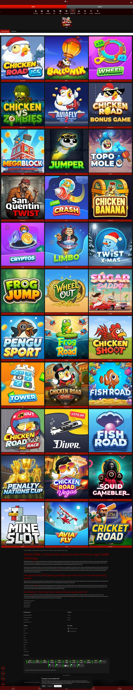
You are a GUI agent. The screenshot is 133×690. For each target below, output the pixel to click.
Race (54, 13)
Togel (60, 13)
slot (58, 568)
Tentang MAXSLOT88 (27, 615)
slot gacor (34, 561)
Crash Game (72, 13)
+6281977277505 (73, 628)
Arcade (78, 13)
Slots (42, 13)
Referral (69, 619)
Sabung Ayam (97, 13)
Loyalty (69, 617)
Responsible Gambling (27, 617)
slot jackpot (31, 594)
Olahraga (66, 13)
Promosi (69, 615)
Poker (85, 13)
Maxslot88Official (73, 631)
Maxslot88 (36, 585)
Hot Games (36, 13)
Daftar (33, 7)
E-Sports (91, 13)
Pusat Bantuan (26, 619)
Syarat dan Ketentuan (27, 622)
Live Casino (48, 13)
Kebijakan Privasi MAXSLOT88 (56, 683)
